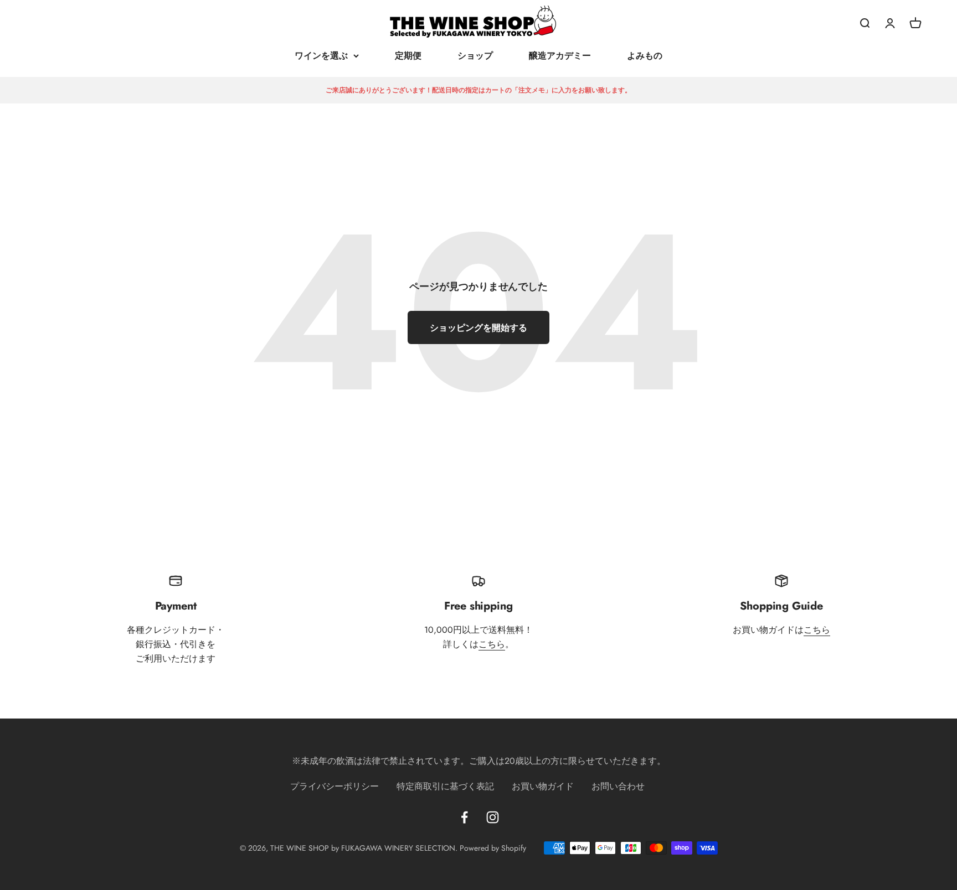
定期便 (408, 55)
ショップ (475, 55)
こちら (491, 644)
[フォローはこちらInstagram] (492, 817)
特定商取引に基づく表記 (445, 786)
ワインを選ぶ (321, 55)
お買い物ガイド (543, 786)
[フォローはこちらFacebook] (464, 817)
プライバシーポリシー (334, 786)
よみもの (644, 55)
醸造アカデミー (560, 55)
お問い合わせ (618, 786)
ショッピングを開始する (478, 327)
